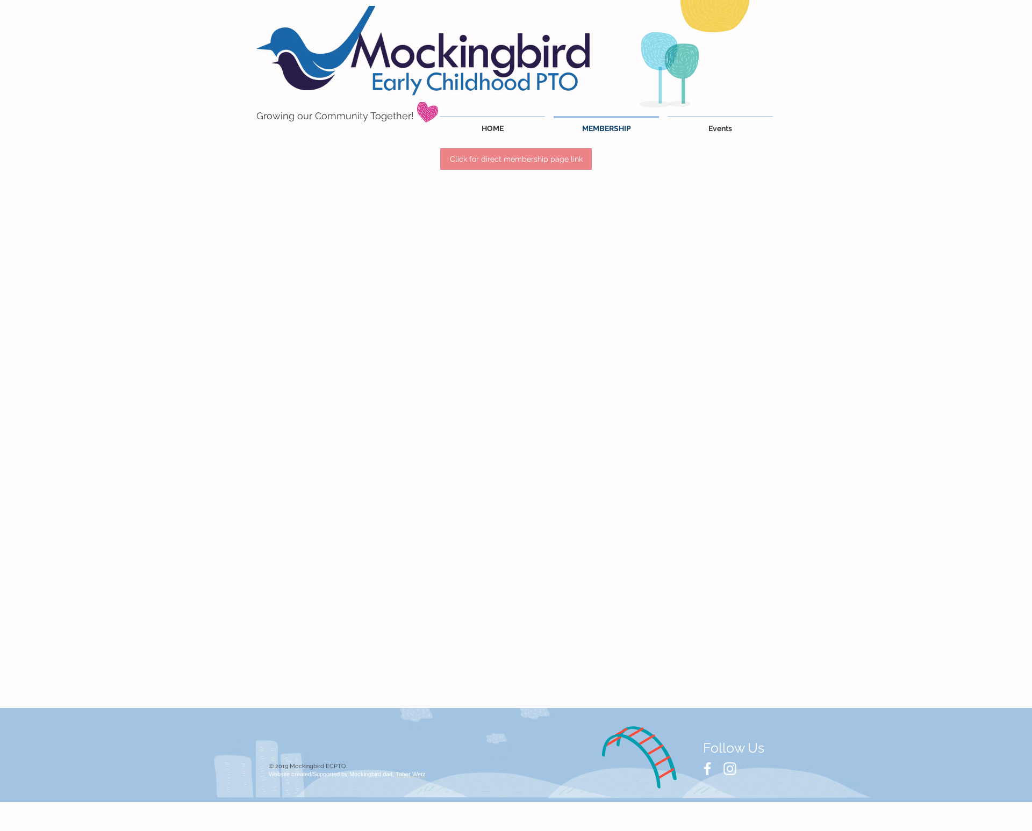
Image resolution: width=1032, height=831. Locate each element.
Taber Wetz (411, 774)
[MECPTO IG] (730, 768)
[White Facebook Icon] (707, 768)
